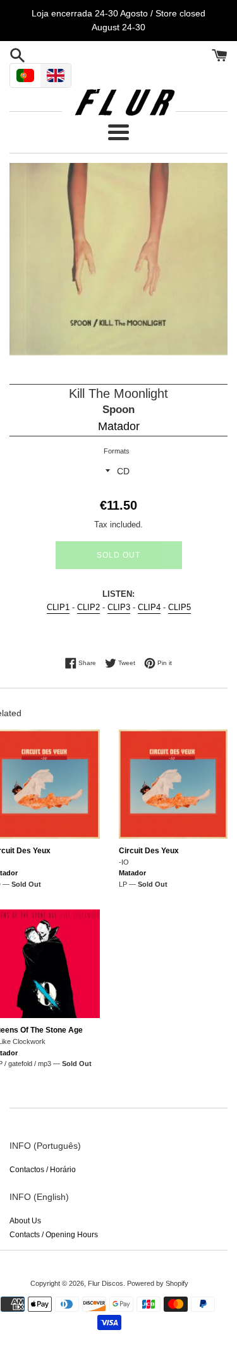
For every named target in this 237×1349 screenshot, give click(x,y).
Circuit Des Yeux (149, 850)
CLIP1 (58, 607)
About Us (25, 1220)
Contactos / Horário (42, 1169)
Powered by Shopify (157, 1283)
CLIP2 (88, 607)
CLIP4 (149, 607)
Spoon (118, 410)
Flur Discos (105, 1283)
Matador (119, 426)
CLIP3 (118, 607)
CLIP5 (179, 607)
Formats (117, 451)
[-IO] (173, 784)
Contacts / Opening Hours (53, 1234)
